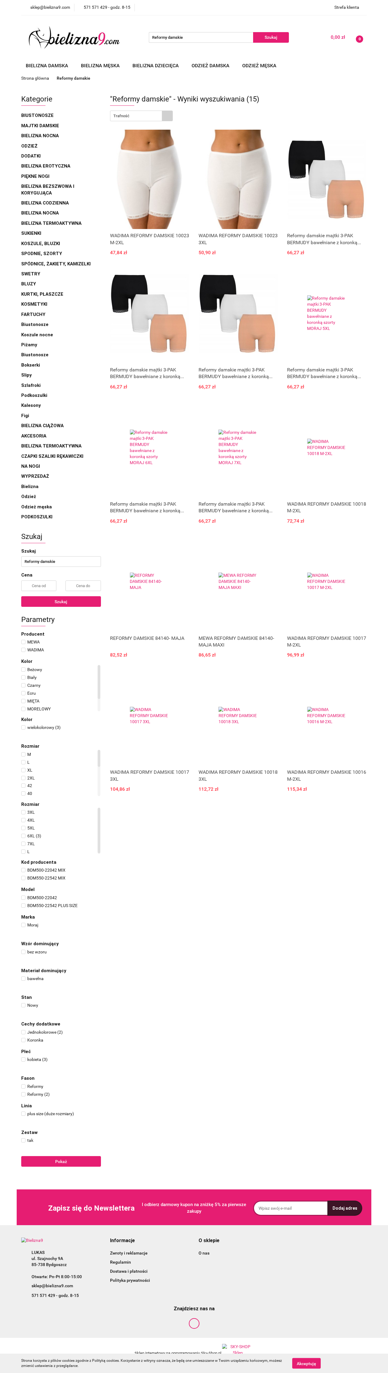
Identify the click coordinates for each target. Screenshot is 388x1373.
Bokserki (30, 365)
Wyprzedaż (35, 476)
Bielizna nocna (40, 135)
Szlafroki (31, 385)
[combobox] (141, 116)
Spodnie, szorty (42, 253)
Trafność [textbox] (121, 116)
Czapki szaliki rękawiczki (52, 456)
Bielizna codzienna (45, 203)
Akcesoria (34, 436)
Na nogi (31, 466)
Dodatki (31, 156)
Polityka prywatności (130, 1280)
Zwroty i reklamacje (129, 1253)
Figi (25, 415)
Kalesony (31, 405)
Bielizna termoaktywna (52, 223)
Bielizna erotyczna (46, 166)
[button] (122, 1241)
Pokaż (61, 1161)
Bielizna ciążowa (43, 425)
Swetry (31, 274)
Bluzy (28, 284)
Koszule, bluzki (41, 243)
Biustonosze (38, 115)
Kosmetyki (34, 304)
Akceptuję (306, 1363)
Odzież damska (211, 65)
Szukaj (61, 601)
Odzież (29, 146)
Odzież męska (260, 65)
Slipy (26, 375)
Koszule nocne (37, 334)
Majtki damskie (40, 125)
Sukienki (31, 233)
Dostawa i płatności (129, 1271)
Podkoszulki (34, 395)
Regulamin (120, 1262)
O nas (204, 1253)
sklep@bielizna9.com (52, 1285)
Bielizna (30, 486)
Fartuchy (33, 314)
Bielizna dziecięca (156, 65)
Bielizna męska (101, 65)
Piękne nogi (36, 176)
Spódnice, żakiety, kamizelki (56, 264)
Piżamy (29, 344)
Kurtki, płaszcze (42, 294)
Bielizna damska (47, 65)
